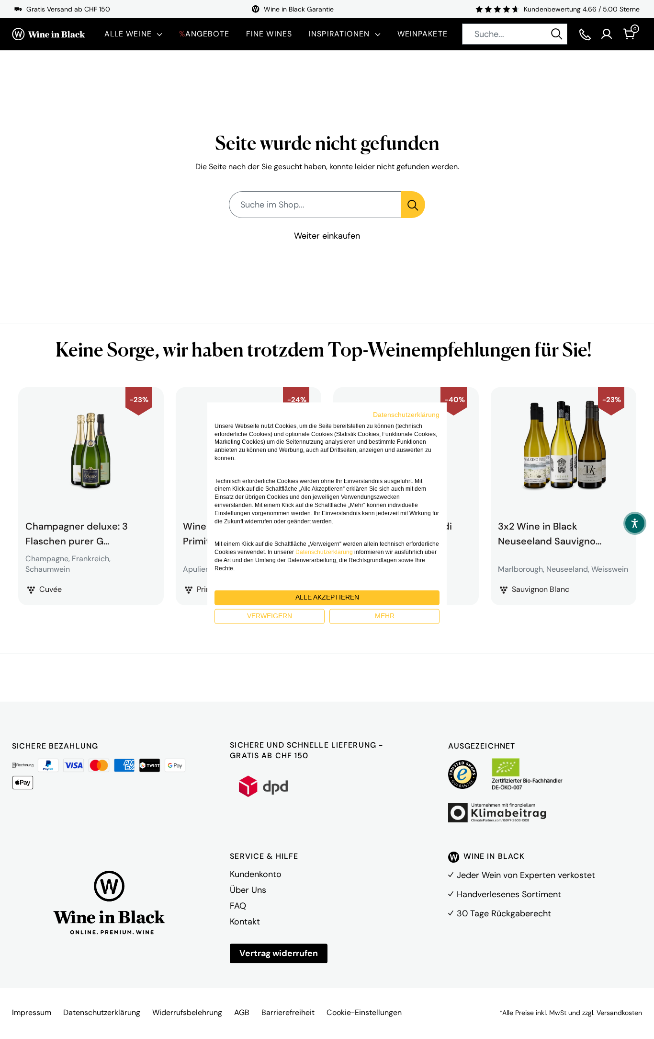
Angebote (204, 34)
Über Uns (248, 890)
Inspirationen (339, 34)
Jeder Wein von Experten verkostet (526, 875)
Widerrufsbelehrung (187, 1012)
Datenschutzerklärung (101, 1012)
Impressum (31, 1012)
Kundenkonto (256, 874)
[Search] (557, 34)
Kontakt (245, 921)
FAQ (238, 906)
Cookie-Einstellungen (364, 1012)
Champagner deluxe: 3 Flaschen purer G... (76, 532)
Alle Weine (128, 34)
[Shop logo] (48, 34)
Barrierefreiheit (288, 1012)
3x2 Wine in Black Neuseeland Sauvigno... (549, 532)
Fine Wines (269, 34)
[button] (634, 523)
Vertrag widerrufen (278, 953)
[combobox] (514, 34)
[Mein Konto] (606, 34)
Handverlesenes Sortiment (509, 894)
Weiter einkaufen (327, 236)
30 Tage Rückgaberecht (504, 913)
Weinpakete (422, 34)
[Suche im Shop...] (413, 204)
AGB (241, 1012)
